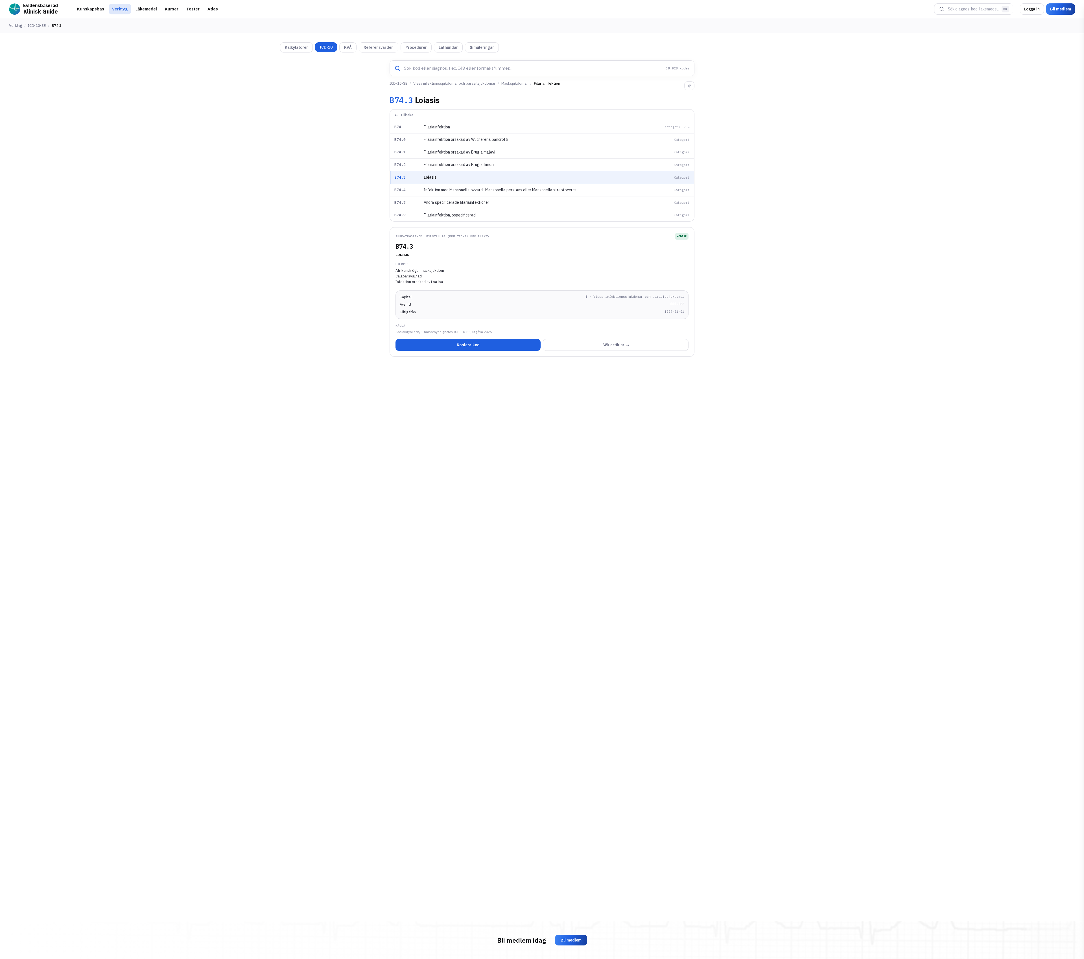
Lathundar (448, 47)
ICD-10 (326, 47)
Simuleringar (482, 47)
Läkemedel (146, 9)
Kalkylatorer (296, 47)
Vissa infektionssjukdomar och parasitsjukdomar (454, 83)
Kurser (171, 9)
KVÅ (348, 47)
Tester (193, 9)
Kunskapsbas (90, 9)
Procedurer (416, 47)
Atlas (212, 9)
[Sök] (941, 9)
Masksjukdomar (514, 83)
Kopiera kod (468, 344)
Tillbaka (407, 115)
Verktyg (120, 9)
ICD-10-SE (37, 25)
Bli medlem (1060, 9)
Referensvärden (379, 47)
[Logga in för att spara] (689, 85)
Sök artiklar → (615, 344)
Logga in (1032, 9)
